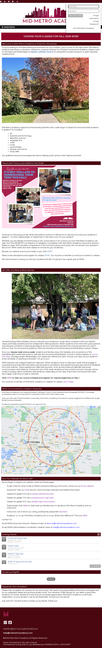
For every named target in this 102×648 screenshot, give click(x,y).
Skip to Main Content (15, 640)
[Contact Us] (9, 1)
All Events (95, 566)
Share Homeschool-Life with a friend (20, 642)
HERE (49, 251)
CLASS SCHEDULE (29, 629)
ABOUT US (15, 629)
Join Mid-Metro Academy (83, 28)
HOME (6, 629)
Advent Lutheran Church (42, 52)
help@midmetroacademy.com (18, 633)
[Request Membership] (5, 1)
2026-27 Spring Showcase (20, 561)
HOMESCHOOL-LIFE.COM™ (57, 644)
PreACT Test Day (15, 554)
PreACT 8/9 (13, 546)
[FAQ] (13, 1)
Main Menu (9, 27)
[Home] (1, 1)
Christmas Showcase (17, 538)
